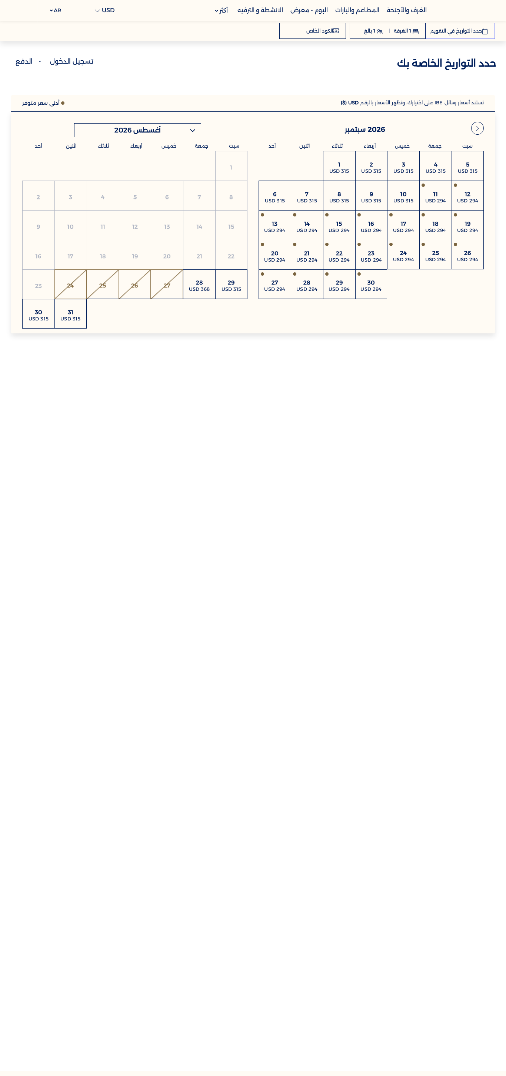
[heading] (335, 64)
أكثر (223, 10)
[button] (55, 10)
